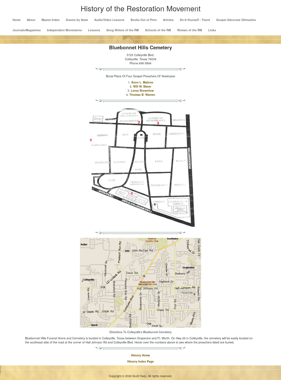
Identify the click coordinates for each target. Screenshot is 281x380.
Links (212, 30)
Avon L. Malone (142, 82)
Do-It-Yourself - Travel (195, 20)
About (31, 20)
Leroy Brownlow (142, 90)
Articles (168, 20)
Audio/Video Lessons (109, 20)
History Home (140, 355)
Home (17, 20)
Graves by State (77, 20)
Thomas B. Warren (142, 94)
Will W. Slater (142, 86)
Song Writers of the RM (122, 30)
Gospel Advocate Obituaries (236, 20)
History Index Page (140, 361)
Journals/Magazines (27, 30)
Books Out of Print (144, 20)
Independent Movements (64, 30)
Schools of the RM (158, 30)
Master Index (51, 20)
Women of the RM (189, 30)
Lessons (94, 30)
